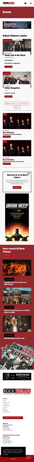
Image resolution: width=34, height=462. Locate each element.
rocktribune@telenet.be (8, 430)
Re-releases (5, 404)
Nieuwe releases (6, 402)
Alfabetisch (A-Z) (10, 103)
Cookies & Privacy (26, 458)
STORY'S (5, 399)
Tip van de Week (6, 412)
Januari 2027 (23, 103)
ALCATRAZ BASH (6, 405)
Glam (16, 107)
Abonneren (17, 187)
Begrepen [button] (13, 459)
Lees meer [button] (5, 454)
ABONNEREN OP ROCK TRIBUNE (12, 417)
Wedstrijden (5, 410)
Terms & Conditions (26, 457)
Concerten (5, 407)
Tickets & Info (8, 66)
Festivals (5, 408)
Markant (4, 400)
